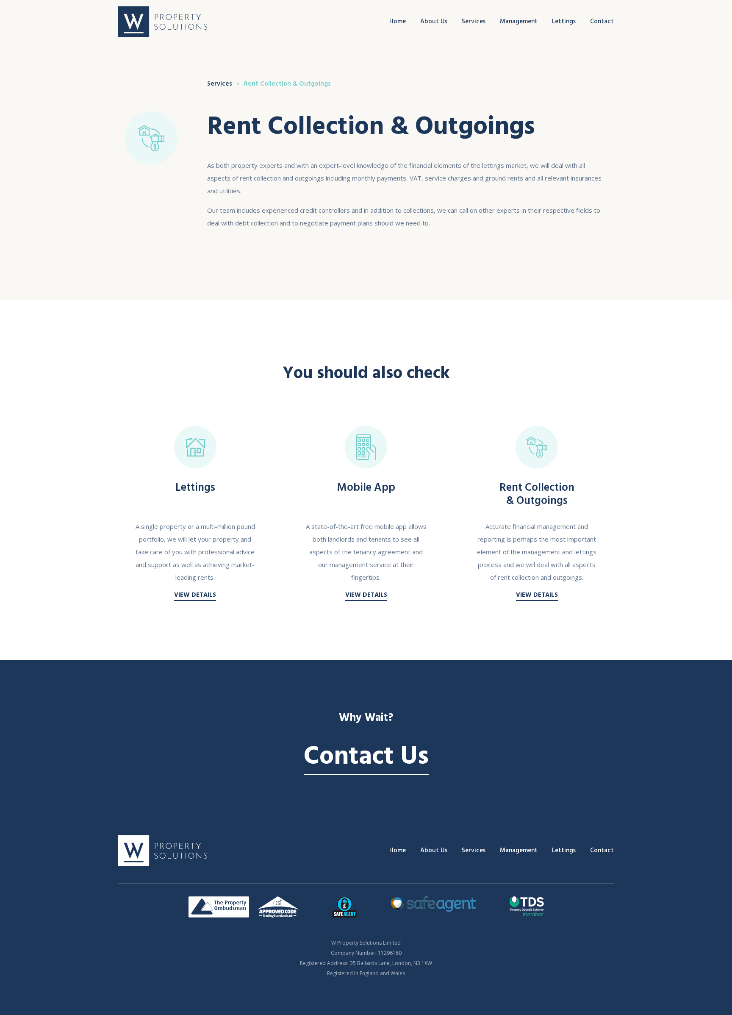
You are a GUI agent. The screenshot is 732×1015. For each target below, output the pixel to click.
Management (519, 21)
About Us (433, 21)
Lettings (564, 21)
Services (473, 21)
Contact (602, 21)
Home (397, 21)
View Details (195, 594)
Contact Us (366, 756)
